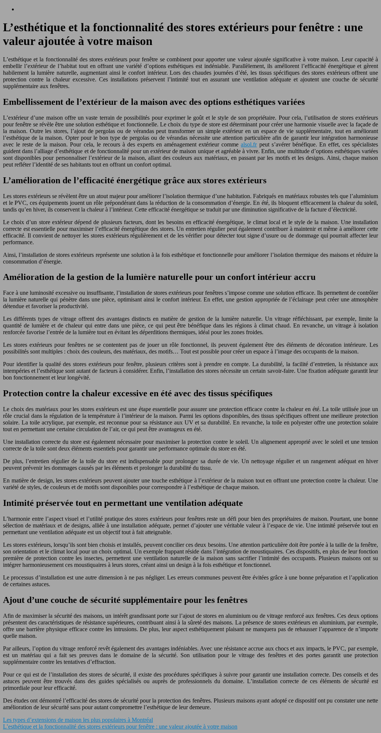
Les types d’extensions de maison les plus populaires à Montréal (78, 720)
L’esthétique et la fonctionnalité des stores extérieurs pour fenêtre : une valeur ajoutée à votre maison (120, 726)
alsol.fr (249, 144)
